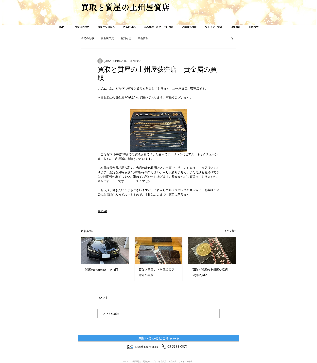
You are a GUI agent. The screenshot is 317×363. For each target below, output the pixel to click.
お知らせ (126, 38)
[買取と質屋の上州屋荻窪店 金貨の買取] (212, 250)
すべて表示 (230, 230)
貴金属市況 (107, 38)
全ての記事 (87, 38)
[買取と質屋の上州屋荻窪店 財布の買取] (158, 250)
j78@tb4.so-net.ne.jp (146, 346)
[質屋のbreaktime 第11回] (105, 250)
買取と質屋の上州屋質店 (125, 7)
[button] (231, 38)
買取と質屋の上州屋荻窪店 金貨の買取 (211, 273)
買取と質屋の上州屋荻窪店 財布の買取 (158, 273)
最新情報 (143, 38)
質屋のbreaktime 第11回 (101, 270)
